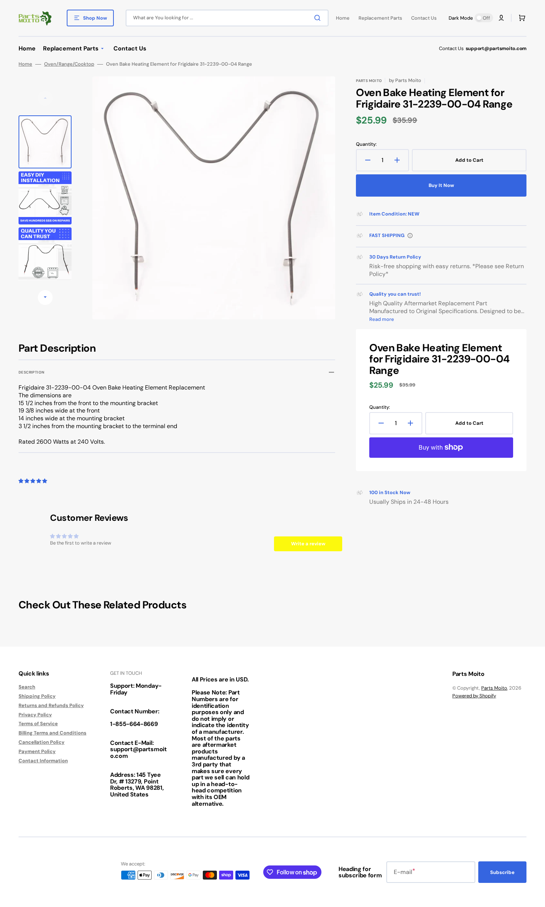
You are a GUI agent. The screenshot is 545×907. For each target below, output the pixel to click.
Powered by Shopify (474, 696)
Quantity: (366, 144)
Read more (381, 319)
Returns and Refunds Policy (51, 705)
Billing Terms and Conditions (52, 733)
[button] (501, 18)
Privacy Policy (35, 715)
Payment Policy (37, 751)
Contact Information (43, 761)
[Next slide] (45, 297)
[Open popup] (410, 235)
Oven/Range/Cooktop (69, 64)
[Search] (318, 18)
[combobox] (227, 18)
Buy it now (441, 185)
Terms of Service (38, 723)
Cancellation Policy (42, 742)
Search (27, 687)
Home (25, 64)
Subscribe (502, 872)
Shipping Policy (37, 696)
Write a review (308, 543)
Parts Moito (494, 688)
